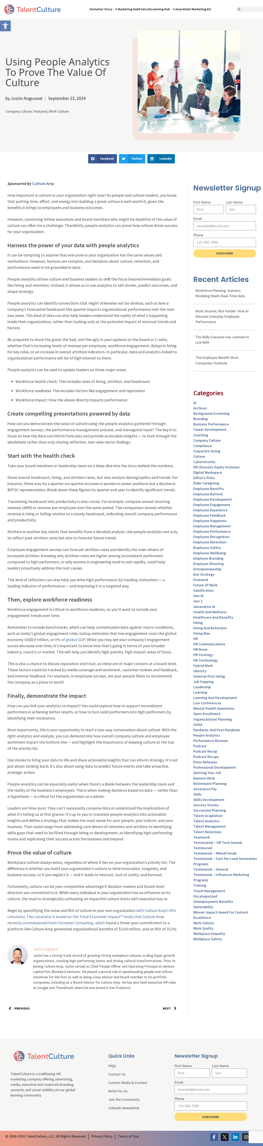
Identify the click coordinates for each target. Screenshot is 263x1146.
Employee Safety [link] (207, 547)
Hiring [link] (198, 622)
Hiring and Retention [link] (210, 628)
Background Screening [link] (211, 413)
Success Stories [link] (206, 805)
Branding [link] (200, 418)
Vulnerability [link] (203, 907)
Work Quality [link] (203, 928)
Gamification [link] (203, 590)
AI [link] (194, 402)
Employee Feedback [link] (209, 515)
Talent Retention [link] (207, 831)
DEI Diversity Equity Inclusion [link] (216, 467)
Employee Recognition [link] (211, 536)
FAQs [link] (112, 1065)
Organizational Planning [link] (212, 719)
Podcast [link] (145, 9)
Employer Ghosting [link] (208, 563)
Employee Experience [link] (210, 510)
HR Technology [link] (205, 660)
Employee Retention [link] (209, 542)
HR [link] (195, 638)
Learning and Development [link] (215, 697)
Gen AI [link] (198, 595)
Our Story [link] (105, 9)
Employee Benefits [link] (208, 488)
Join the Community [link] (124, 1099)
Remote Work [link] (204, 778)
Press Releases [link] (205, 762)
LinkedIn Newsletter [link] (124, 1108)
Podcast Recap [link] (205, 751)
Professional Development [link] (214, 767)
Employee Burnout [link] (208, 494)
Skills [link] (197, 794)
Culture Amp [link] (43, 183)
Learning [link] (200, 692)
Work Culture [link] (59, 111)
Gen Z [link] (198, 601)
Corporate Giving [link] (206, 451)
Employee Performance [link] (212, 531)
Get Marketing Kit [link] (198, 9)
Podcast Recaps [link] (206, 756)
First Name (201, 202)
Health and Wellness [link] (210, 612)
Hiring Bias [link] (201, 633)
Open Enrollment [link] (207, 713)
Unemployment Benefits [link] (213, 901)
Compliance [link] (202, 445)
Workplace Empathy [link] (209, 933)
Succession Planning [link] (209, 810)
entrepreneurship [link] (207, 569)
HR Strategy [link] (203, 654)
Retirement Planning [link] (210, 783)
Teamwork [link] (201, 837)
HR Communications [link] (209, 644)
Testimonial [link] (202, 848)
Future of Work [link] (205, 585)
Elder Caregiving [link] (206, 483)
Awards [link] (180, 9)
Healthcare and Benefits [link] (213, 617)
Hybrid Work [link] (203, 665)
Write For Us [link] (117, 1091)
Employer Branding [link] (208, 558)
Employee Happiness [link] (210, 520)
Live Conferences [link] (207, 703)
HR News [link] (200, 649)
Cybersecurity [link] (204, 461)
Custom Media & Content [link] (127, 1082)
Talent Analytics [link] (206, 821)
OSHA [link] (197, 724)
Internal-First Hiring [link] (209, 676)
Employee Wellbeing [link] (209, 553)
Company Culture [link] (18, 111)
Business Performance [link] (211, 424)
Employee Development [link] (212, 499)
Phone (198, 235)
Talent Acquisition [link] (208, 815)
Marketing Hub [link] (128, 9)
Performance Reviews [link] (210, 740)
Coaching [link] (200, 435)
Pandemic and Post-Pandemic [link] (216, 730)
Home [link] (94, 9)
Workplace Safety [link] (207, 939)
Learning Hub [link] (160, 9)
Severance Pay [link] (205, 789)
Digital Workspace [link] (207, 472)
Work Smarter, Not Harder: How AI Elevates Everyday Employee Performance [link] (221, 316)
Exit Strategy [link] (204, 574)
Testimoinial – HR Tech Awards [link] (217, 842)
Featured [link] (40, 111)
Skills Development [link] (209, 799)
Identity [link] (199, 671)
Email (197, 218)
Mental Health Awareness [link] (213, 708)
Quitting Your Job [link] (207, 772)
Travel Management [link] (209, 890)
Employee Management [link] (212, 526)
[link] (5, 26)
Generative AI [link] (204, 606)
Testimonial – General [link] (210, 869)
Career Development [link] (210, 429)
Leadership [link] (202, 687)
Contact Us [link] (117, 1074)
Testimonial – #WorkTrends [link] (215, 853)
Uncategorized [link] (205, 896)
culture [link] (199, 456)
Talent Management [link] (209, 826)
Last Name (234, 202)
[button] (102, 158)
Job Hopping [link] (203, 681)
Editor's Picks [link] (204, 477)
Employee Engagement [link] (212, 504)
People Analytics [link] (206, 735)
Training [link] (199, 885)
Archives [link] (200, 408)
